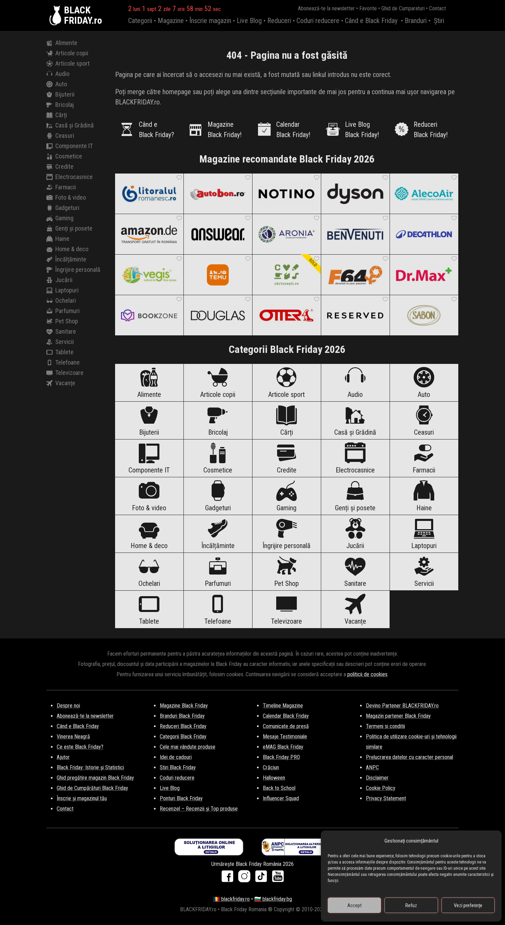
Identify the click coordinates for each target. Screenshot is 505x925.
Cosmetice (68, 156)
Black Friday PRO (281, 757)
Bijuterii (65, 94)
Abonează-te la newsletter (326, 8)
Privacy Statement (386, 798)
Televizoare (69, 372)
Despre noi (68, 705)
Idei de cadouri (176, 757)
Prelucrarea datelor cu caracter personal (409, 757)
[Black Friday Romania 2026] (56, 15)
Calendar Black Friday (286, 716)
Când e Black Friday (371, 20)
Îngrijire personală (77, 269)
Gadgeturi (67, 207)
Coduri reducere (317, 20)
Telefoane (67, 362)
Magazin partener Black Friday (398, 716)
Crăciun (271, 767)
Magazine (171, 20)
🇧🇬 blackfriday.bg (273, 899)
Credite (64, 166)
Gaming (64, 218)
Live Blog (249, 20)
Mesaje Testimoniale (285, 736)
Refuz (411, 905)
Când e (156, 129)
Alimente (66, 42)
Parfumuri (67, 310)
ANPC (372, 767)
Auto (61, 84)
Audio (62, 73)
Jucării (63, 279)
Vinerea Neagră (73, 736)
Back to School (279, 788)
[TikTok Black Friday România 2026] (262, 878)
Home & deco (71, 249)
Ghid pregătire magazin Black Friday (95, 777)
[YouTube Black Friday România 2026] (278, 878)
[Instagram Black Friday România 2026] (245, 878)
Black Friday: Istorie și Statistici (90, 767)
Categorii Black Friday (183, 736)
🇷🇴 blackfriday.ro (231, 899)
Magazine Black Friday (184, 705)
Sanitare (65, 331)
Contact (437, 8)
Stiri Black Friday (178, 767)
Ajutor (63, 757)
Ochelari (65, 300)
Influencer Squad (281, 798)
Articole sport (72, 63)
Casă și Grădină (74, 125)
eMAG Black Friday (283, 747)
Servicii (64, 341)
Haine (62, 238)
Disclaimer (377, 777)
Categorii (140, 20)
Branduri (416, 20)
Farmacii (65, 187)
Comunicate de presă (286, 726)
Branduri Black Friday (182, 716)
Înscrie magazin (210, 20)
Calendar (293, 129)
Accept (354, 905)
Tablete (64, 352)
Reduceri (279, 20)
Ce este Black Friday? (80, 747)
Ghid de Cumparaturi (403, 8)
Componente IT (74, 145)
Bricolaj (64, 104)
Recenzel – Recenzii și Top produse (199, 808)
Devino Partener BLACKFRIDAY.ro (402, 705)
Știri (439, 20)
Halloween (274, 777)
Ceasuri (64, 135)
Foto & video (70, 197)
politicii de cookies (367, 674)
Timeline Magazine (283, 705)
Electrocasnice (74, 176)
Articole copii (71, 53)
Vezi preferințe (468, 905)
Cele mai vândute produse (187, 747)
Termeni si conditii (385, 726)
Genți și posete (73, 228)
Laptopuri (67, 290)
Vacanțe (65, 383)
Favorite (368, 8)
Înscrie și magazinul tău (82, 798)
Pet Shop (66, 321)
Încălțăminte (70, 259)
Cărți (61, 115)
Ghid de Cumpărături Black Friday (92, 788)
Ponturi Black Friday (181, 798)
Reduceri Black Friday (183, 726)
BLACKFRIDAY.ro (83, 15)
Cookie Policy (380, 788)
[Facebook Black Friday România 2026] (229, 878)
